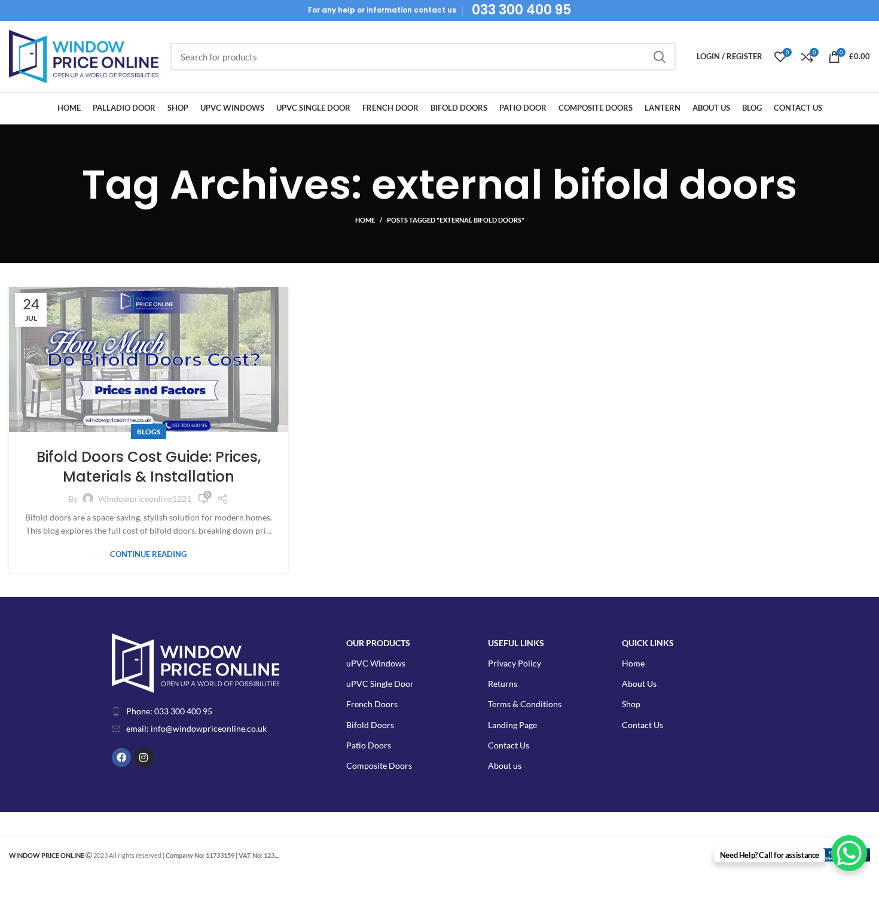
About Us (639, 683)
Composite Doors (379, 765)
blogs (148, 431)
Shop (631, 704)
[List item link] (205, 711)
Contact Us (508, 745)
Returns (502, 683)
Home (365, 220)
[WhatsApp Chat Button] (849, 853)
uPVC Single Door (380, 683)
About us (504, 765)
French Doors (372, 704)
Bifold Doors (370, 725)
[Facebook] (121, 757)
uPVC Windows (375, 663)
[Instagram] (143, 757)
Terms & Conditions (524, 704)
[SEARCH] (659, 57)
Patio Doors (368, 745)
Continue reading (148, 554)
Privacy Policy (514, 663)
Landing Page (512, 725)
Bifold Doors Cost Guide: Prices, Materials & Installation (148, 467)
